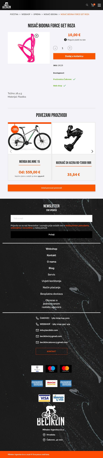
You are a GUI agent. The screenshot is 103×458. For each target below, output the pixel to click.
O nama (51, 261)
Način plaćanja (51, 287)
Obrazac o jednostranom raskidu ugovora (51, 304)
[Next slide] (92, 151)
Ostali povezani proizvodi (51, 188)
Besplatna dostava (51, 293)
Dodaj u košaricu (74, 56)
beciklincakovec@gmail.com (54, 342)
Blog (51, 268)
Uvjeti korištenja (51, 281)
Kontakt (51, 255)
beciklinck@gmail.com (51, 336)
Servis (51, 274)
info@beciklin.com (49, 330)
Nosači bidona (51, 14)
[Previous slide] (11, 151)
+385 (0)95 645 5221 (60, 318)
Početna (14, 14)
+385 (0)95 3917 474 (60, 324)
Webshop (25, 14)
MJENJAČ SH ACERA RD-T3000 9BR (73, 163)
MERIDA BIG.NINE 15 (29, 162)
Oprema (37, 14)
